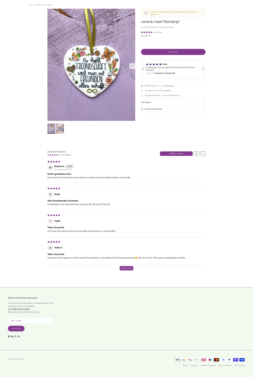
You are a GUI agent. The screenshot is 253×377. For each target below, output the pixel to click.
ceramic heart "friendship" (43, 5)
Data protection (240, 365)
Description (146, 102)
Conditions (194, 365)
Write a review (176, 153)
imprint (185, 365)
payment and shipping (208, 365)
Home (31, 5)
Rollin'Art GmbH (18, 359)
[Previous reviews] (143, 68)
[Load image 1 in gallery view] (91, 65)
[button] (147, 32)
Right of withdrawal (225, 365)
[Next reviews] (203, 68)
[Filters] (196, 153)
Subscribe (16, 329)
